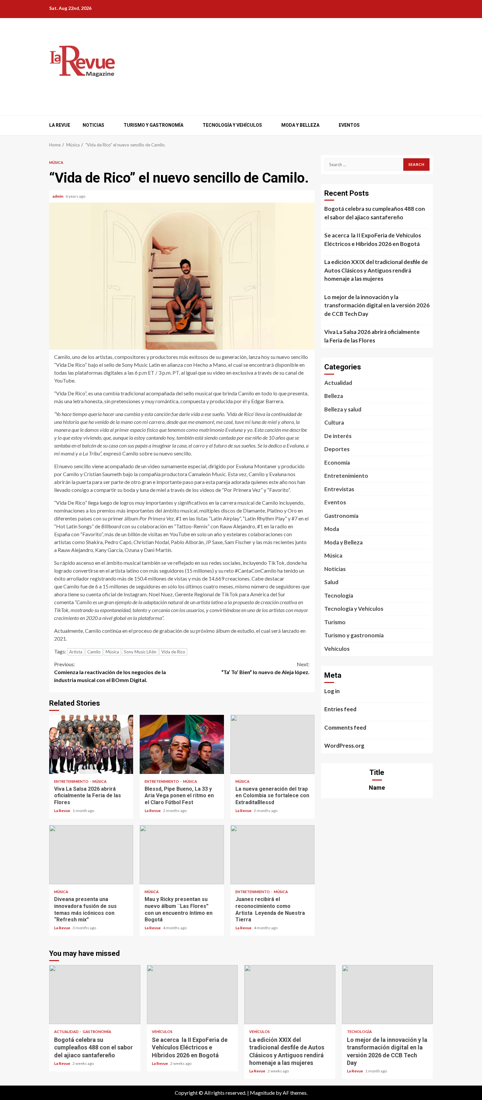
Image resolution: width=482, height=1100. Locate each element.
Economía (337, 462)
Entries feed (340, 709)
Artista (75, 651)
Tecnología (338, 595)
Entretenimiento (71, 781)
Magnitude (262, 1092)
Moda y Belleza (300, 125)
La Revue (59, 125)
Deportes (337, 449)
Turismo (335, 622)
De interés (337, 435)
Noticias (93, 125)
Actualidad (338, 382)
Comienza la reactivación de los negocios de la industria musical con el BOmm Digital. (110, 672)
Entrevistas (339, 489)
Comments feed (345, 727)
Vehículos (337, 648)
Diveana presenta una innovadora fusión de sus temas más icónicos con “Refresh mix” (91, 854)
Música (56, 162)
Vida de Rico (173, 651)
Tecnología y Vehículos (232, 125)
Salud (331, 582)
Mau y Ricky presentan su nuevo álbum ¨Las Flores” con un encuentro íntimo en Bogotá (182, 854)
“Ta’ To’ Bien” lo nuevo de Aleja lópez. (265, 668)
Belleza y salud (342, 409)
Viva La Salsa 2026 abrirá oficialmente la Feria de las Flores (91, 744)
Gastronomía (341, 515)
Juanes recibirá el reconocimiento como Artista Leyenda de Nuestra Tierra (272, 854)
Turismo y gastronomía (153, 125)
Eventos (349, 125)
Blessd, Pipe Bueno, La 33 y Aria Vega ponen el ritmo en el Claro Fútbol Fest (182, 744)
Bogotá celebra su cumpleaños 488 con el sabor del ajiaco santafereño (374, 213)
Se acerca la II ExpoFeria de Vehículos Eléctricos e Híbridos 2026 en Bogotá (372, 239)
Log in (332, 691)
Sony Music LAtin (140, 651)
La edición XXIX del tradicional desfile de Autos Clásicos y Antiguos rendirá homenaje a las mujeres (376, 270)
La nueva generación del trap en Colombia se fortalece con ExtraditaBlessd (272, 744)
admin (58, 196)
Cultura (334, 422)
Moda (331, 528)
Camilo (94, 651)
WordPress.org (344, 745)
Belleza (333, 395)
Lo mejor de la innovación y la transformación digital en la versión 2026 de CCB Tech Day (377, 305)
